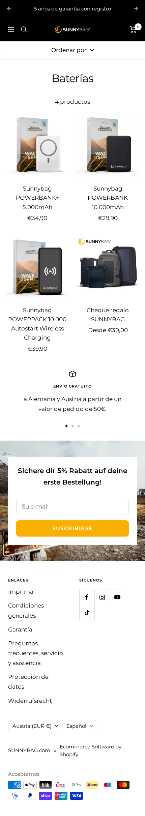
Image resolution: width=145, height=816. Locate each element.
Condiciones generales (26, 610)
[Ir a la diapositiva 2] (72, 426)
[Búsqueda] (24, 29)
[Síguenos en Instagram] (102, 597)
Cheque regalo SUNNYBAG (108, 315)
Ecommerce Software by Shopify (90, 750)
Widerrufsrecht (30, 700)
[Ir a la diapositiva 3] (79, 426)
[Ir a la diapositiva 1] (66, 426)
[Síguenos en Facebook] (86, 597)
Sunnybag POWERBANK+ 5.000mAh (37, 197)
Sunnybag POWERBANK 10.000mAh (108, 197)
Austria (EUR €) (32, 726)
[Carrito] (133, 29)
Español (76, 726)
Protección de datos (28, 681)
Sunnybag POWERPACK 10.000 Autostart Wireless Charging (37, 324)
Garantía (20, 629)
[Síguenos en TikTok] (86, 612)
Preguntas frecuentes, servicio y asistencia (35, 653)
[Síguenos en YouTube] (117, 597)
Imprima (20, 591)
